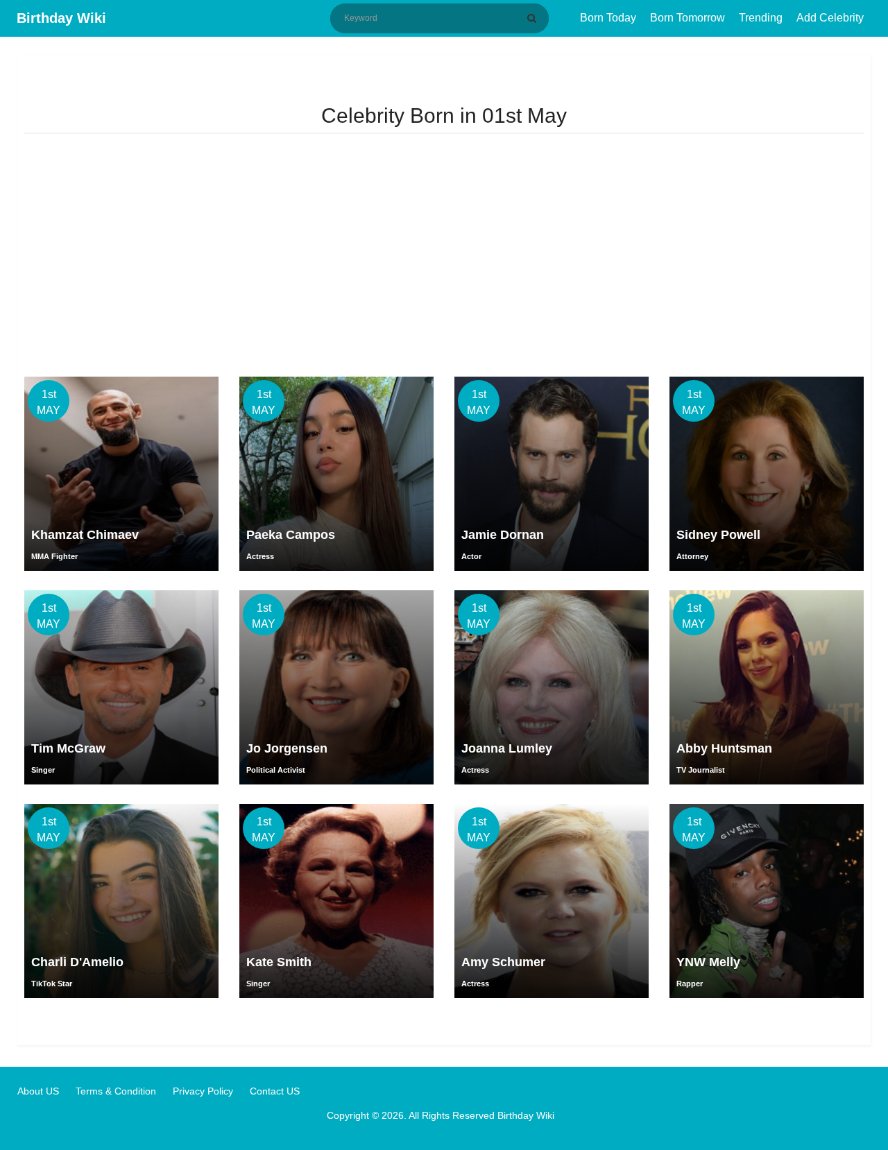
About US (38, 1091)
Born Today (608, 18)
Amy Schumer (503, 962)
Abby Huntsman (724, 748)
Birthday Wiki (61, 18)
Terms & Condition (116, 1091)
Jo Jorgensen (286, 748)
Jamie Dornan (502, 535)
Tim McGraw (68, 748)
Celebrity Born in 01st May (444, 115)
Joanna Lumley (506, 748)
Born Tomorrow (687, 18)
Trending (761, 18)
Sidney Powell (718, 535)
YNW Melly (708, 962)
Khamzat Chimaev (85, 535)
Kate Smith (278, 962)
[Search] (534, 18)
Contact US (275, 1091)
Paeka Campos (290, 535)
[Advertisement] (444, 259)
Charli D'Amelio (77, 962)
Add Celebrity (830, 18)
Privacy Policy (203, 1091)
